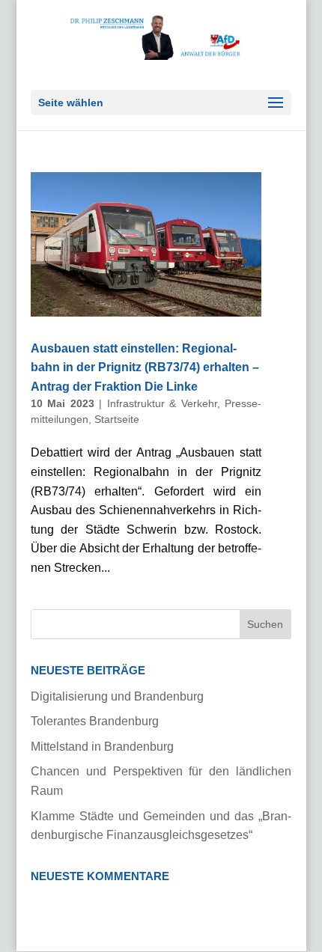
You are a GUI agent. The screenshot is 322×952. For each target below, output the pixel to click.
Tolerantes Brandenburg (95, 721)
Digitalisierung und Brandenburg (117, 696)
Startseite (116, 419)
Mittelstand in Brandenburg (102, 746)
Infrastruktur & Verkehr (162, 403)
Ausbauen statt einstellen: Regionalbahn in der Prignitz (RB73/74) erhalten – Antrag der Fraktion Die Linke (145, 367)
